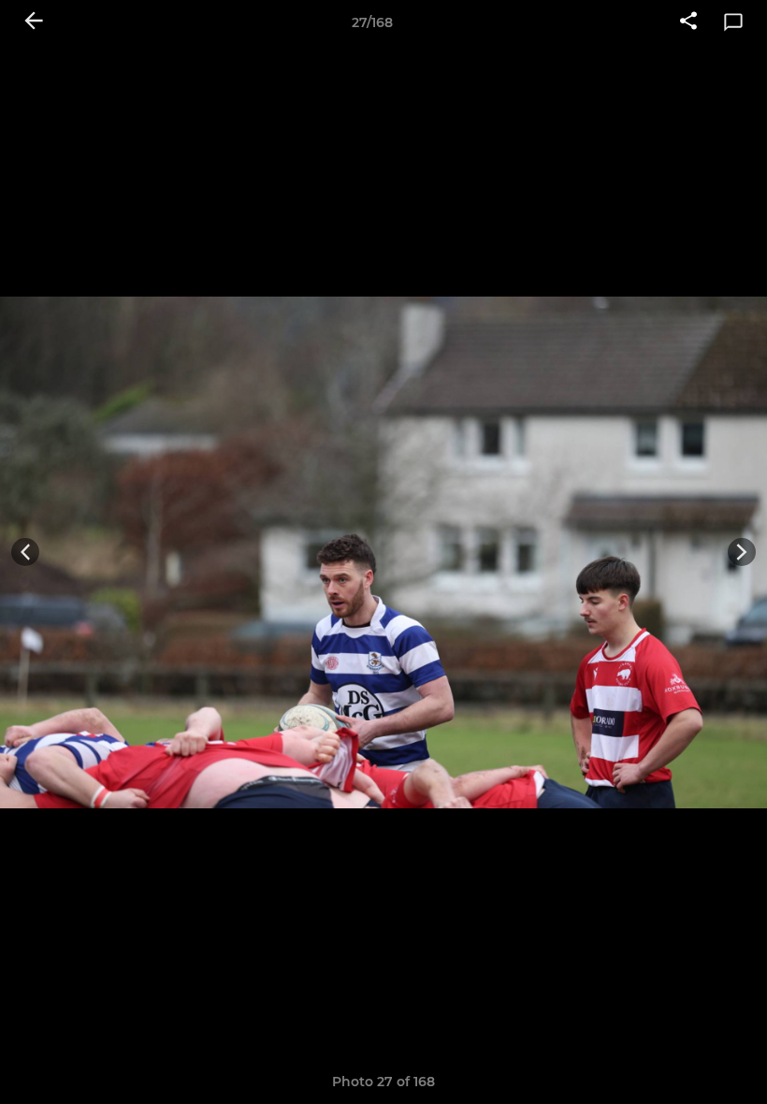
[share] (688, 22)
